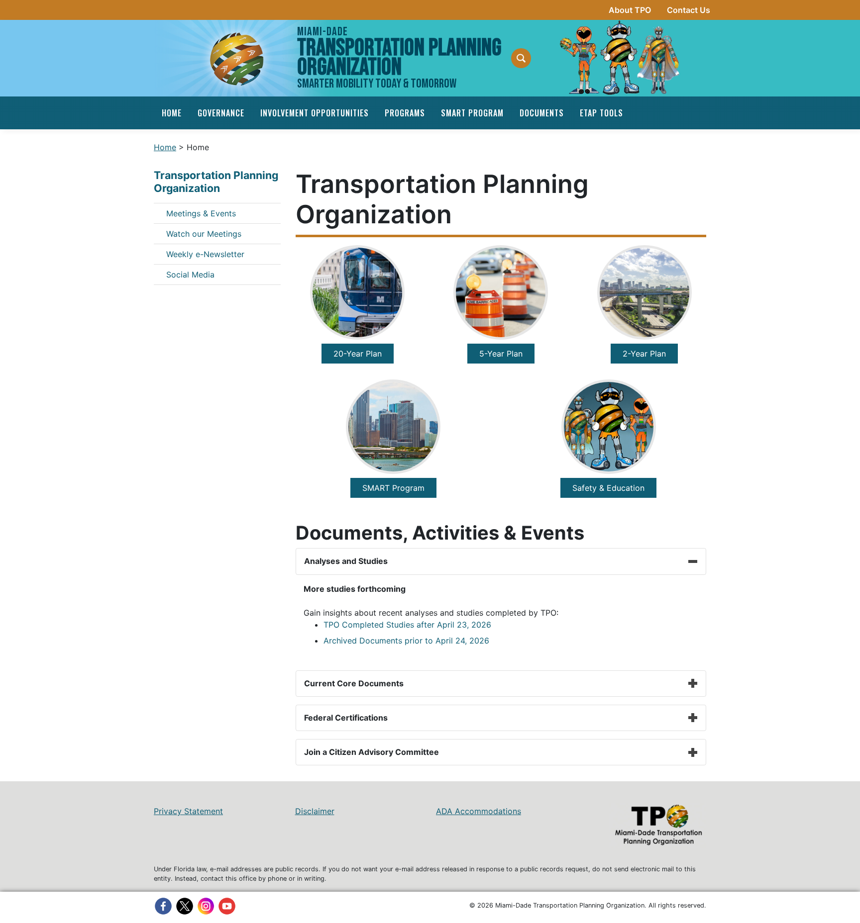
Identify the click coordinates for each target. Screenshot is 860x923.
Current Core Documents (354, 683)
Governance (221, 113)
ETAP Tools (601, 113)
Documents (542, 113)
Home (172, 113)
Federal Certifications (346, 718)
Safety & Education (608, 488)
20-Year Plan (357, 354)
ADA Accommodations (478, 811)
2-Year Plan (644, 354)
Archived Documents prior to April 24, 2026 (406, 641)
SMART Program (472, 113)
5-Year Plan (501, 354)
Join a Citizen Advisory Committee (371, 752)
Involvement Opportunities (314, 113)
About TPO (630, 10)
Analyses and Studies (346, 561)
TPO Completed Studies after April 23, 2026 (407, 625)
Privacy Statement (188, 811)
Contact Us (688, 10)
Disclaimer (314, 811)
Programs (405, 113)
